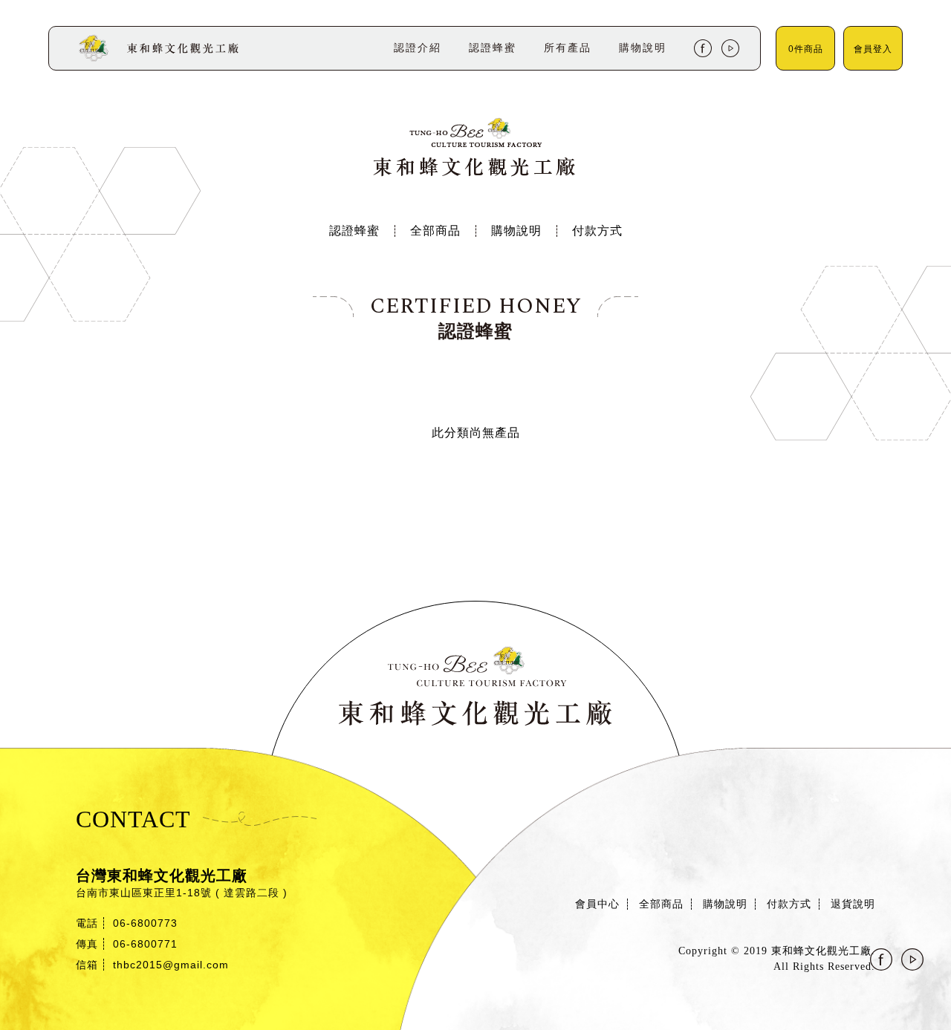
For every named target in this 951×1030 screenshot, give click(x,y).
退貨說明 (853, 904)
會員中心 (597, 904)
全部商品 (435, 231)
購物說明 (516, 231)
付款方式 (597, 231)
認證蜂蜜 (354, 231)
